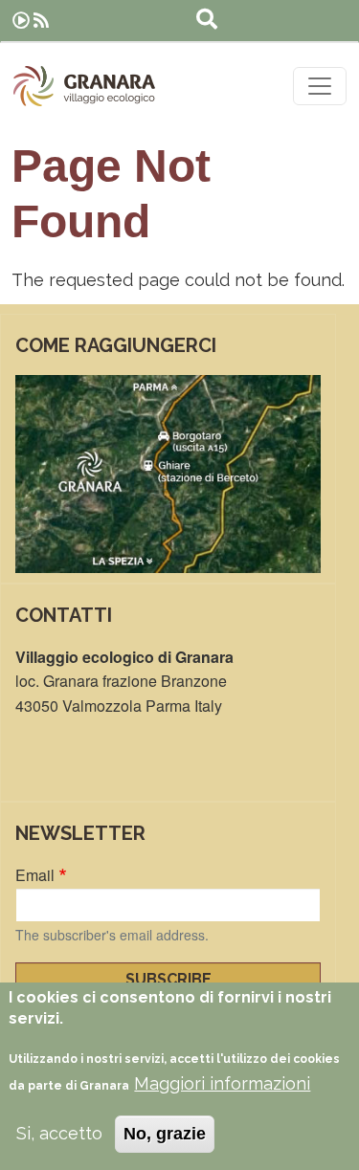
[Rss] (41, 21)
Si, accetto (59, 1133)
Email (35, 875)
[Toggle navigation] (320, 86)
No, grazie (164, 1133)
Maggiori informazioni (222, 1083)
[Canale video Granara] (21, 21)
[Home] (84, 86)
